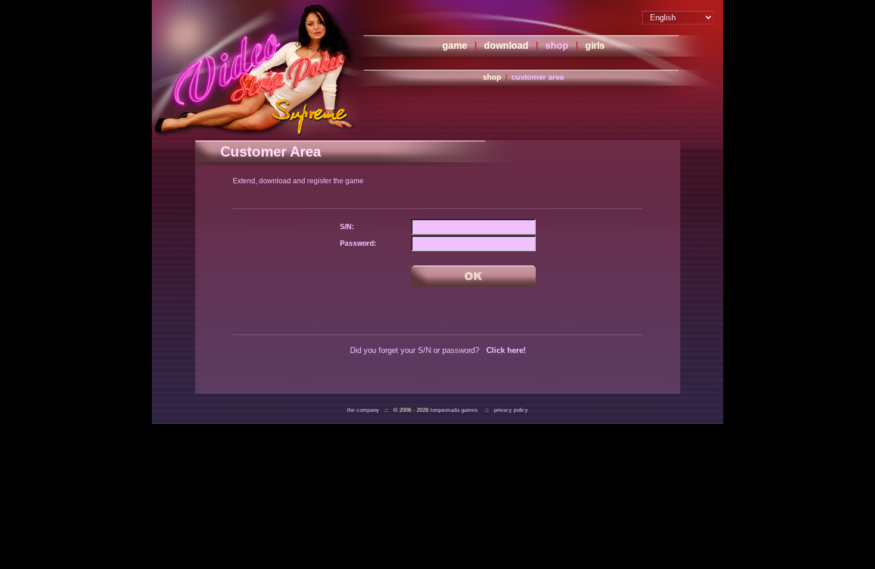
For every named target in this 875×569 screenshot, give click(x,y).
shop (556, 45)
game (454, 45)
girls (595, 45)
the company (363, 410)
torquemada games (454, 410)
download (506, 45)
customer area (537, 77)
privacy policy (511, 410)
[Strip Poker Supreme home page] (255, 68)
